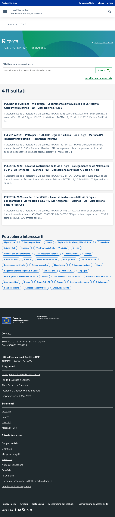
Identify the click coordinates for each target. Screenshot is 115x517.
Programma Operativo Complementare (21, 390)
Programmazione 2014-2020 (16, 396)
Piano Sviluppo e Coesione (15, 385)
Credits (24, 504)
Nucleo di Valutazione (12, 465)
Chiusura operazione (31, 242)
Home (10, 24)
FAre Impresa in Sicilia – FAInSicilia (51, 247)
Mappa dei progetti (11, 454)
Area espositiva (71, 253)
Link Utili (6, 422)
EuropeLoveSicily (86, 2)
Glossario (6, 411)
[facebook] (15, 509)
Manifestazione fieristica (47, 253)
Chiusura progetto (40, 265)
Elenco (88, 253)
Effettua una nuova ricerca (18, 64)
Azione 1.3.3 (9, 247)
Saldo (49, 242)
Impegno (25, 247)
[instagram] (23, 509)
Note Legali (38, 504)
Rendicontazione (88, 259)
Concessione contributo (14, 265)
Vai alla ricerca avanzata (98, 78)
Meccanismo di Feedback (61, 504)
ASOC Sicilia (8, 475)
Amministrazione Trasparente (16, 486)
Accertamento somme (47, 259)
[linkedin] (27, 509)
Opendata (7, 448)
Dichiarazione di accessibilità (93, 504)
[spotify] (31, 510)
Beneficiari (7, 470)
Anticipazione (69, 259)
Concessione (103, 242)
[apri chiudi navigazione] (5, 12)
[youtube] (19, 509)
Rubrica (5, 417)
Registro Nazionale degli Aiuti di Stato (74, 242)
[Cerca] (109, 12)
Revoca (27, 259)
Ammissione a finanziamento (17, 253)
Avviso (76, 247)
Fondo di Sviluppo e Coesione (16, 380)
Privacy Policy (9, 504)
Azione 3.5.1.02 (11, 259)
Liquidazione (9, 242)
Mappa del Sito (9, 427)
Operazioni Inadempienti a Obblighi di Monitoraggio (27, 481)
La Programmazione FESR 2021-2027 (21, 374)
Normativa (7, 459)
